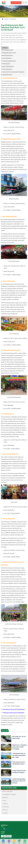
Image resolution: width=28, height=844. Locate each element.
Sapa (4, 800)
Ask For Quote (17, 2)
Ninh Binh (5, 797)
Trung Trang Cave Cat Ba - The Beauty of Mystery (19, 771)
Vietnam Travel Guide (9, 788)
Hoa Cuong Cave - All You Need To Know (19, 737)
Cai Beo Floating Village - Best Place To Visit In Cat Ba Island (19, 781)
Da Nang (5, 813)
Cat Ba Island (13, 19)
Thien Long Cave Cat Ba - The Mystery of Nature (18, 763)
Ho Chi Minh (6, 807)
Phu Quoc (5, 810)
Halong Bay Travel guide (9, 794)
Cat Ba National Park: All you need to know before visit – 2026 (19, 755)
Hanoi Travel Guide (8, 791)
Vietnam (6, 19)
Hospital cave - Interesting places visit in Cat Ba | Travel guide (19, 747)
